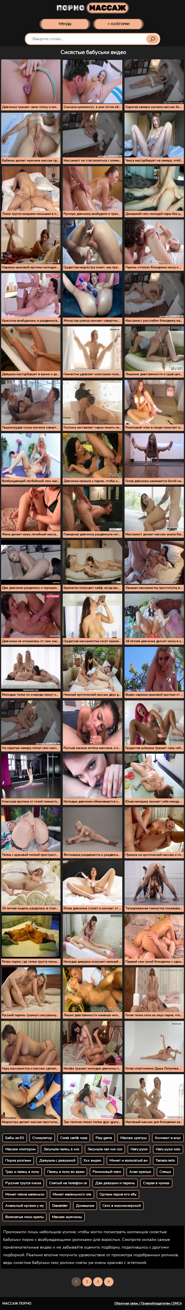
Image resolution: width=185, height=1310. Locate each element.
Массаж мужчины (67, 1216)
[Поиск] (152, 39)
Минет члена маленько (24, 1194)
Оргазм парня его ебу (117, 1194)
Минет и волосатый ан (128, 1160)
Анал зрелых (140, 1171)
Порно (91, 8)
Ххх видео (92, 1160)
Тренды (64, 24)
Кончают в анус (168, 1137)
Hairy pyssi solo (168, 1149)
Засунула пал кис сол (105, 1149)
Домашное (85, 1205)
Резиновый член (106, 1171)
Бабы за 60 (14, 1137)
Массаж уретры (133, 1137)
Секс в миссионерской (121, 1205)
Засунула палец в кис (61, 1149)
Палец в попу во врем (65, 1171)
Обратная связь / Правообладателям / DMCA (148, 1303)
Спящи (165, 1171)
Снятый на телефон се (68, 1183)
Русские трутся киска (23, 1183)
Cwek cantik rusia (73, 1137)
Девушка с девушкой (57, 1160)
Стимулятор (42, 1137)
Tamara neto (165, 1160)
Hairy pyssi (139, 1149)
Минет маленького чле (72, 1194)
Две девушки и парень (115, 1183)
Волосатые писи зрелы (24, 1216)
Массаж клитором (20, 1149)
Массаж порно (16, 1303)
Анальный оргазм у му (24, 1205)
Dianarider (60, 1205)
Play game (103, 1137)
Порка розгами (18, 1160)
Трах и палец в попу (22, 1171)
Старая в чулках (156, 1183)
